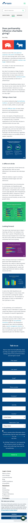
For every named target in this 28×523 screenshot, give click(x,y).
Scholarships (5, 490)
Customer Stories (7, 477)
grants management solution (14, 326)
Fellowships (5, 492)
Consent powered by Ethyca (19, 520)
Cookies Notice (13, 510)
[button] (23, 10)
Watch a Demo (6, 473)
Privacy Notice (5, 510)
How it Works (6, 475)
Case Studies (6, 15)
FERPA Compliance (7, 481)
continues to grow (20, 76)
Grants (4, 488)
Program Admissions (8, 494)
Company (5, 498)
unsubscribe (20, 436)
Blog (13, 15)
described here (7, 436)
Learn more (6, 471)
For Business (5, 496)
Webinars (19, 15)
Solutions (5, 486)
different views (12, 108)
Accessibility (5, 483)
